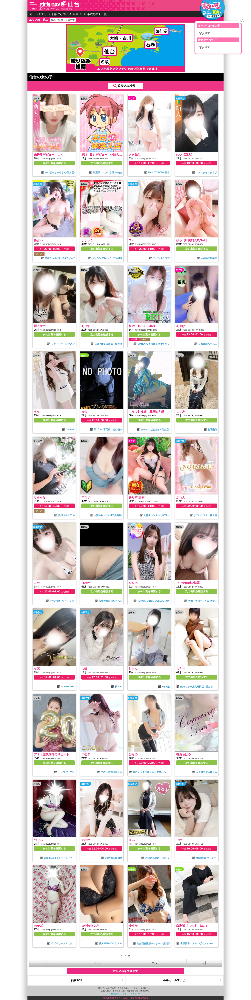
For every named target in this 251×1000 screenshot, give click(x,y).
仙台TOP (76, 980)
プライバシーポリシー (130, 993)
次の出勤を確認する (54, 163)
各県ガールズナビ (174, 980)
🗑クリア (204, 33)
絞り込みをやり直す (125, 971)
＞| (204, 962)
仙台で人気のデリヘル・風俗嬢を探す (56, 9)
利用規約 (115, 993)
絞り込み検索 (126, 86)
